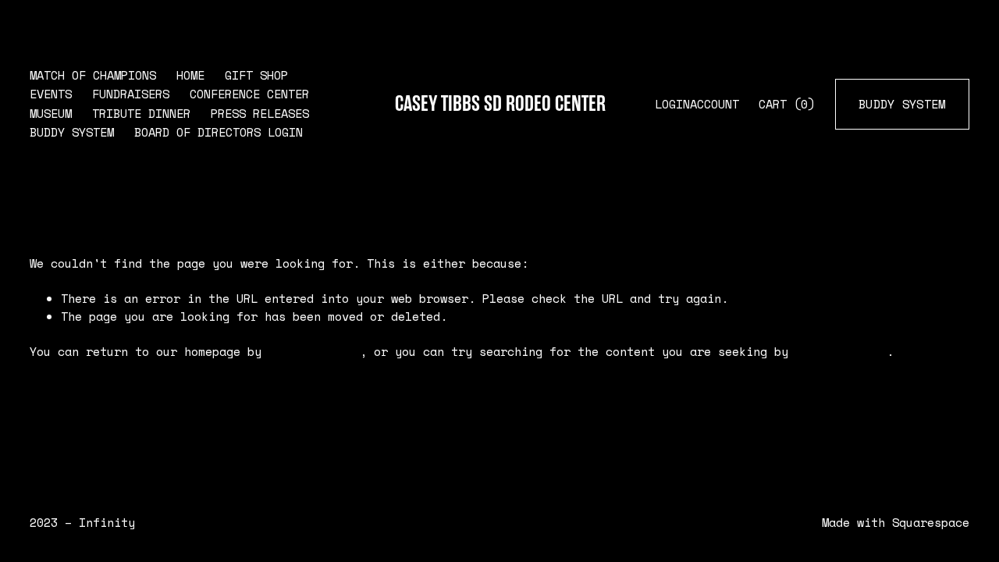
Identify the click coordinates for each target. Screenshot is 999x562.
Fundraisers (130, 94)
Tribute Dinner (141, 114)
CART (787, 104)
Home (190, 75)
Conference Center (249, 94)
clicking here (314, 352)
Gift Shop (256, 75)
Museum (51, 114)
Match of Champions (93, 75)
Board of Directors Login (218, 132)
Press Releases (260, 114)
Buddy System (72, 132)
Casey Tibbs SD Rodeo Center (500, 103)
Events (51, 94)
